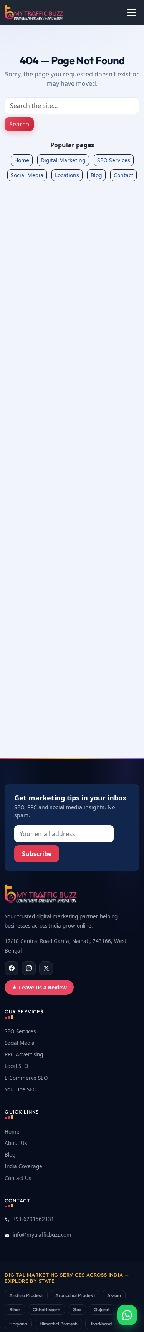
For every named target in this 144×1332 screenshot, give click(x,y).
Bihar (14, 1309)
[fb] (11, 968)
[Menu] (131, 13)
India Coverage (23, 1166)
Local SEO (16, 1066)
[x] (46, 968)
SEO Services (113, 160)
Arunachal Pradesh (75, 1295)
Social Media (27, 175)
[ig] (29, 968)
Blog (96, 175)
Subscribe (36, 854)
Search (19, 124)
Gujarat (102, 1309)
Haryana (18, 1323)
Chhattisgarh (46, 1309)
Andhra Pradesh (26, 1295)
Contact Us (18, 1178)
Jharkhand (101, 1323)
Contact (123, 175)
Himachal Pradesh (59, 1323)
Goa (77, 1309)
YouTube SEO (21, 1089)
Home (21, 160)
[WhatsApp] (127, 1315)
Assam (114, 1295)
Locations (67, 175)
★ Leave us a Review (39, 987)
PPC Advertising (24, 1054)
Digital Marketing (63, 160)
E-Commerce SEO (26, 1077)
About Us (16, 1143)
